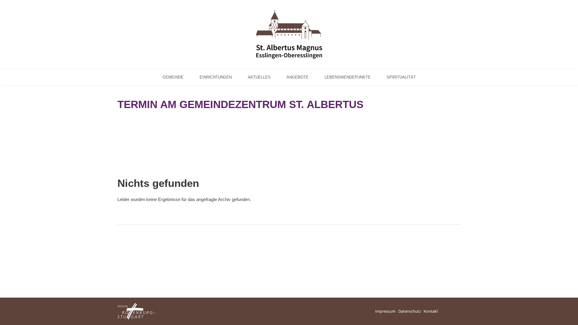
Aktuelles (259, 77)
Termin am (240, 104)
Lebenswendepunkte (348, 77)
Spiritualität (401, 77)
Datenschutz (409, 311)
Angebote (298, 77)
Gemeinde (173, 77)
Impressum (385, 311)
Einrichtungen (216, 77)
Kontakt (431, 311)
